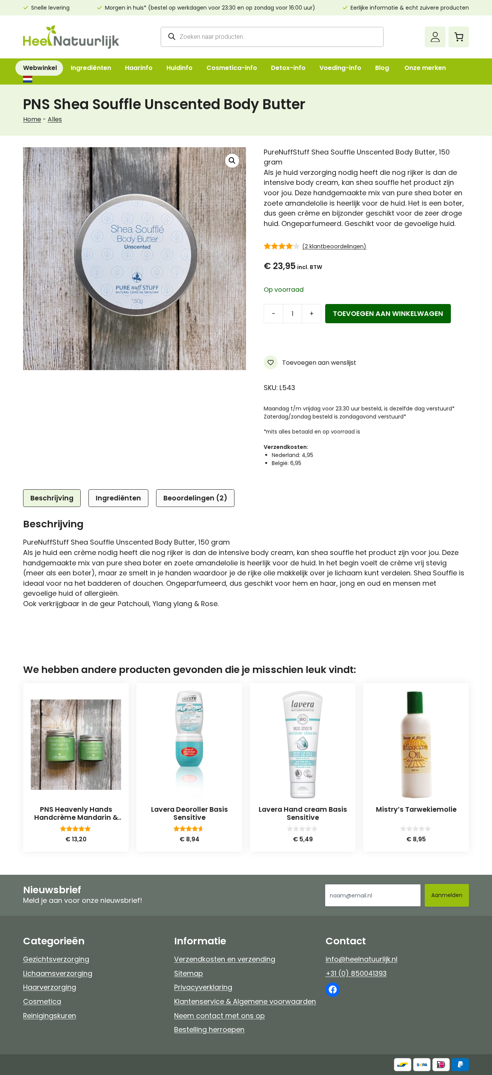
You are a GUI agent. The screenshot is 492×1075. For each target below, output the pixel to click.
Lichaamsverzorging (57, 973)
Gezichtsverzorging (56, 959)
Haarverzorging (49, 987)
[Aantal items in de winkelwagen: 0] (459, 37)
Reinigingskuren (49, 1015)
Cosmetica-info (231, 67)
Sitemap (188, 973)
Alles (55, 119)
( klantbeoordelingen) (334, 246)
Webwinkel (40, 67)
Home (32, 119)
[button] (232, 161)
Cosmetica (42, 1001)
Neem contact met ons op (219, 1015)
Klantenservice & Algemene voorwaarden (245, 1001)
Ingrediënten (91, 67)
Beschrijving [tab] (51, 498)
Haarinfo (139, 67)
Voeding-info (340, 67)
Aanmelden (446, 895)
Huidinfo (179, 67)
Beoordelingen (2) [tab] (195, 498)
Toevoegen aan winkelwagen (388, 313)
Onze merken (425, 67)
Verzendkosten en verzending (224, 959)
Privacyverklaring (203, 987)
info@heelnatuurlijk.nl (361, 959)
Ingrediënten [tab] (118, 498)
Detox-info (288, 67)
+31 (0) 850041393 (356, 973)
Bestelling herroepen (209, 1029)
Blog (382, 67)
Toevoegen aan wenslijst (318, 362)
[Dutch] (27, 79)
